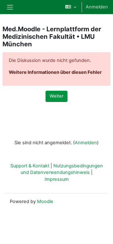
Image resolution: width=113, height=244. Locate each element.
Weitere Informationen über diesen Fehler (55, 72)
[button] (70, 7)
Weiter (56, 96)
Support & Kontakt (29, 166)
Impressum (57, 179)
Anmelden (97, 7)
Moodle (45, 201)
